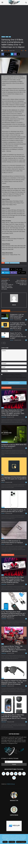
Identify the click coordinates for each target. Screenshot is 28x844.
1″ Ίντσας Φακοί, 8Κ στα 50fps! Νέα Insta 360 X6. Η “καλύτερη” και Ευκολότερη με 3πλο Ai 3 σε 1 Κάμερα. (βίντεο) (13, 717)
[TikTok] (20, 773)
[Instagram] (11, 773)
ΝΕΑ (10, 36)
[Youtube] (14, 778)
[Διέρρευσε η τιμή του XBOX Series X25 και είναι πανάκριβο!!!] (5, 316)
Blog (2, 407)
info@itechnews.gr (11, 784)
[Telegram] (12, 54)
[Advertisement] (14, 20)
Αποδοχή (5, 841)
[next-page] (4, 343)
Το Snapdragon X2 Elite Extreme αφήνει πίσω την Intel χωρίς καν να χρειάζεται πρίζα (18, 325)
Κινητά (7, 36)
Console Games (4, 318)
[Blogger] (3, 773)
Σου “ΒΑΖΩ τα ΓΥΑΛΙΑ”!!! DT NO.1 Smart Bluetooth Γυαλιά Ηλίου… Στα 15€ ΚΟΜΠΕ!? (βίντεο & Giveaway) (14, 682)
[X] (5, 54)
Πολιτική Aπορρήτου (21, 841)
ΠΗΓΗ (3, 258)
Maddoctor (14, 800)
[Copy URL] (18, 54)
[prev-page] (2, 343)
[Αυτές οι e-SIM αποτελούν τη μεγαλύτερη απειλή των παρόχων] (14, 530)
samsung (7, 262)
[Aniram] (2, 50)
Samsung (3, 36)
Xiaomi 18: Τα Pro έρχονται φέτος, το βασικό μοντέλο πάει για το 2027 (18, 335)
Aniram (5, 50)
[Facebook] (2, 54)
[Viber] (15, 54)
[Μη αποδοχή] (26, 839)
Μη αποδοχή (12, 841)
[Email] (9, 54)
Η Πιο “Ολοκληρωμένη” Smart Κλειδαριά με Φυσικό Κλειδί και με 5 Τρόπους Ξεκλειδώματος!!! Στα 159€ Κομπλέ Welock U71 (13, 614)
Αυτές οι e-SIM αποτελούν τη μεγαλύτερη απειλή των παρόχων (12, 541)
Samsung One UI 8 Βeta (14, 262)
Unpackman (3, 417)
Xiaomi (3, 336)
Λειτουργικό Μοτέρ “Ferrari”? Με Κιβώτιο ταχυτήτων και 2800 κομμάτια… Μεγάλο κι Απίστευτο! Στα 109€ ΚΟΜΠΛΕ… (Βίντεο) (13, 648)
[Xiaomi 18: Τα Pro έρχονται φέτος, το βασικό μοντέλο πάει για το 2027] (5, 335)
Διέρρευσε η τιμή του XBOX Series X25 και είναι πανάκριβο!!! (17, 316)
